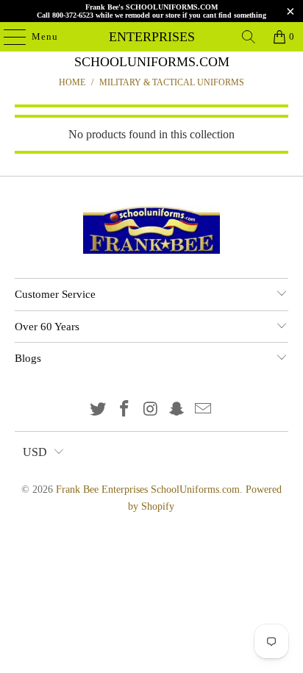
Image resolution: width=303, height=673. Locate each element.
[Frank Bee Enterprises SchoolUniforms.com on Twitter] (99, 410)
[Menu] (7, 36)
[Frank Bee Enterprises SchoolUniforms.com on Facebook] (124, 410)
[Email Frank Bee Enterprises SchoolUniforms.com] (204, 410)
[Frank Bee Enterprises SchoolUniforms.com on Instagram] (151, 410)
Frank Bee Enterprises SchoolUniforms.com (151, 36)
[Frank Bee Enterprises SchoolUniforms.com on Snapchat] (177, 410)
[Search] (249, 36)
